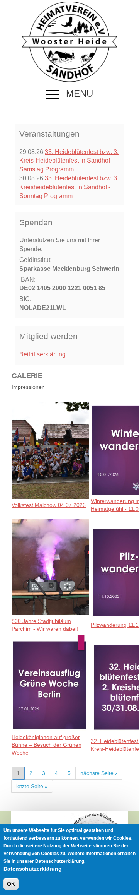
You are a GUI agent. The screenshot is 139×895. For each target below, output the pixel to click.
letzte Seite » (32, 786)
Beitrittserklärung (42, 354)
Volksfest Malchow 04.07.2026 (49, 505)
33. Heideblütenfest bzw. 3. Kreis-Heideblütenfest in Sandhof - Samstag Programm (69, 161)
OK (11, 884)
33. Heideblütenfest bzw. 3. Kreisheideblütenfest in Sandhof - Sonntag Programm (69, 187)
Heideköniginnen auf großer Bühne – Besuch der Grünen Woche (46, 745)
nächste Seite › (98, 773)
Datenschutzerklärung (32, 869)
